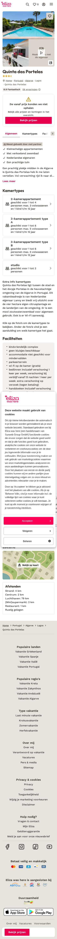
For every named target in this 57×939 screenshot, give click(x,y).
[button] (28, 25)
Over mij (28, 747)
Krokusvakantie (28, 720)
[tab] (11, 133)
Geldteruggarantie (28, 831)
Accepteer (27, 520)
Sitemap (28, 767)
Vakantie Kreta (28, 683)
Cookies (28, 789)
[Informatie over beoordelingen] (39, 89)
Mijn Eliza (28, 826)
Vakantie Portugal (29, 666)
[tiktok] (35, 849)
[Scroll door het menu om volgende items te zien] (52, 133)
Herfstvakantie (28, 730)
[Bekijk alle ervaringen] (22, 89)
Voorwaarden (42, 923)
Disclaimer (28, 804)
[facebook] (7, 849)
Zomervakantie (28, 725)
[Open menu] (51, 4)
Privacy (28, 784)
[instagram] (21, 849)
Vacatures (28, 757)
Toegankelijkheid (28, 794)
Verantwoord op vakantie (28, 752)
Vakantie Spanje (28, 656)
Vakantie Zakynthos (28, 688)
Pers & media (29, 762)
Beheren (27, 541)
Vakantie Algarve (28, 698)
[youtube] (49, 849)
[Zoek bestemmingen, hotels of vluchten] (27, 4)
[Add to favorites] (49, 16)
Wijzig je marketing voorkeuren (28, 799)
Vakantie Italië (28, 661)
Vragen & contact (28, 821)
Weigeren (27, 531)
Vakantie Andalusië (28, 693)
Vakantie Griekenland (28, 651)
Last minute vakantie (29, 715)
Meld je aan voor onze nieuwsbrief (28, 836)
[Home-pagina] (6, 4)
